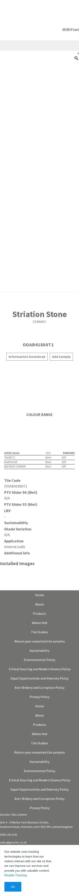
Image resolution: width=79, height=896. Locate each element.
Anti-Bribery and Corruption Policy (39, 687)
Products (70, 83)
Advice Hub (39, 623)
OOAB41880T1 (38, 345)
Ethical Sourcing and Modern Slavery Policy (39, 669)
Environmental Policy (39, 660)
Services (70, 137)
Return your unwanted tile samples (39, 641)
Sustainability (66, 151)
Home (39, 595)
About (39, 604)
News (73, 178)
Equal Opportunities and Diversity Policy (39, 678)
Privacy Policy (40, 697)
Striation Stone (39, 314)
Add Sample (61, 356)
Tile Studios (39, 632)
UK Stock (70, 164)
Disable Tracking (15, 875)
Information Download (27, 356)
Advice (72, 124)
